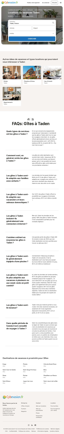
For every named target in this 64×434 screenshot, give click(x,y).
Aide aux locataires (41, 406)
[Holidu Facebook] (35, 425)
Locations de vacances (14, 10)
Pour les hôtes (54, 406)
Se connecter (45, 2)
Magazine (23, 411)
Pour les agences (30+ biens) (55, 409)
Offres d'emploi (25, 406)
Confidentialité (13, 431)
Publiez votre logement (33, 2)
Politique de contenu (24, 431)
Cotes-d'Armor (38, 10)
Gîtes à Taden (48, 10)
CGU (6, 431)
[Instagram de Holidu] (28, 425)
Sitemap (33, 431)
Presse (38, 413)
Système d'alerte (54, 431)
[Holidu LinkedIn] (32, 425)
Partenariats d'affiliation (39, 416)
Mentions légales (55, 428)
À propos (23, 408)
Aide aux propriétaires (39, 409)
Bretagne (30, 10)
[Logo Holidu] (9, 2)
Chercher (32, 39)
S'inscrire (54, 2)
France (24, 10)
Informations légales (42, 431)
